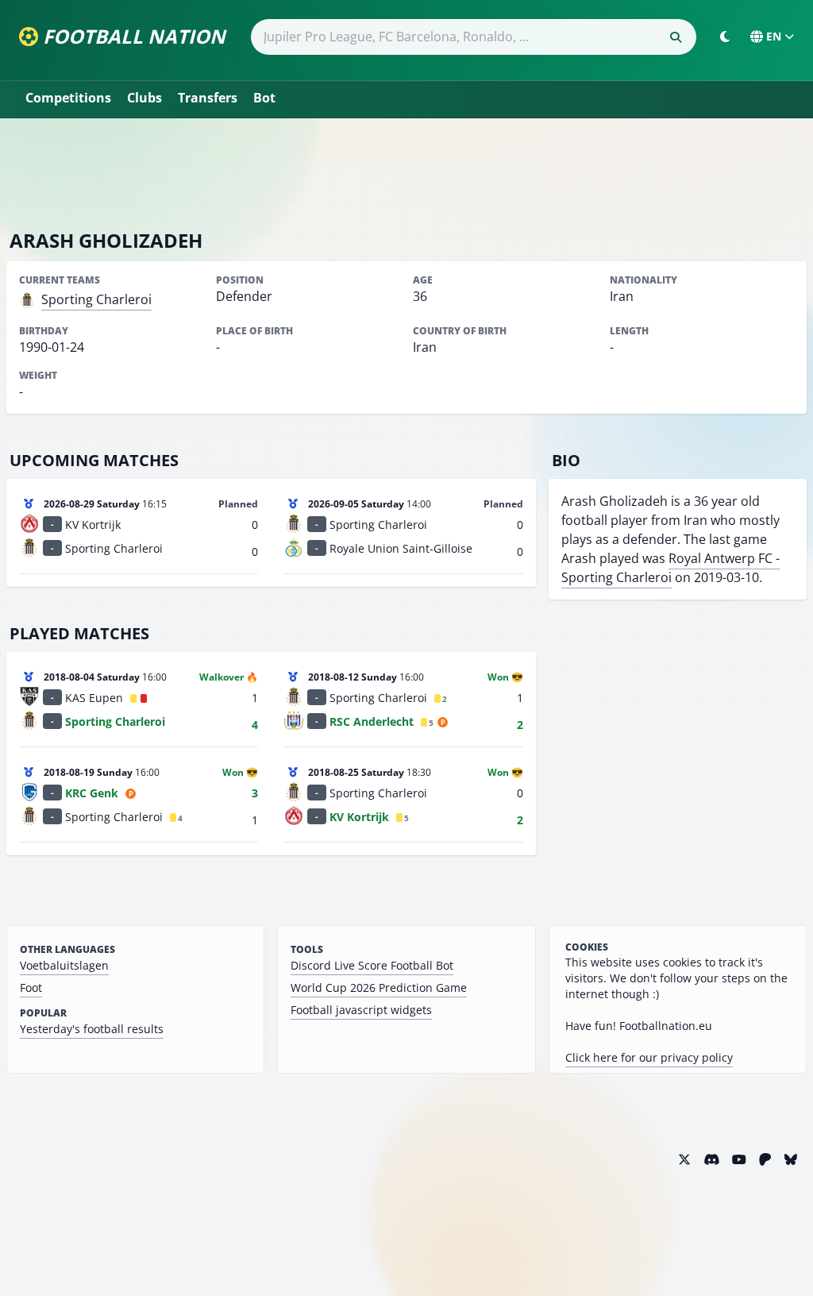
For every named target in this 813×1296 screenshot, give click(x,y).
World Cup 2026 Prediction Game (379, 987)
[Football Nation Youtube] (739, 1159)
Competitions (68, 97)
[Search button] (675, 37)
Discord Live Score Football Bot (372, 965)
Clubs (144, 97)
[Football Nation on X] (684, 1159)
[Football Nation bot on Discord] (711, 1159)
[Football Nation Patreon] (765, 1159)
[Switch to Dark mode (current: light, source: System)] (724, 36)
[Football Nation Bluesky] (790, 1159)
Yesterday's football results (92, 1028)
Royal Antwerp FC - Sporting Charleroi (670, 568)
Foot (31, 987)
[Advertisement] (406, 173)
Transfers (207, 97)
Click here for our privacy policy (649, 1057)
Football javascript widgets (361, 1009)
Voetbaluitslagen (64, 965)
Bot (264, 97)
